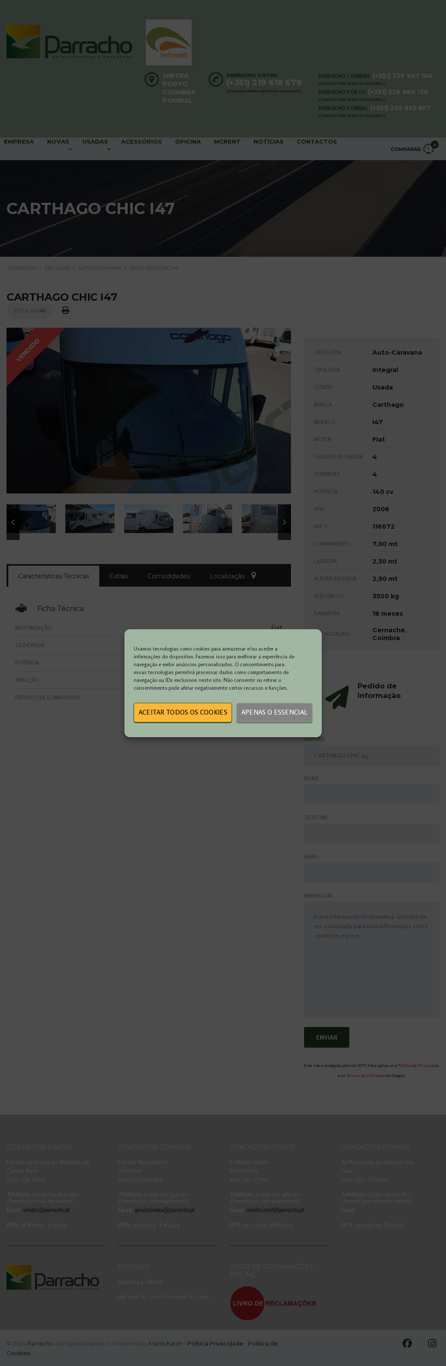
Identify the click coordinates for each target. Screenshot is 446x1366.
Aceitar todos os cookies (183, 712)
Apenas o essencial (274, 712)
